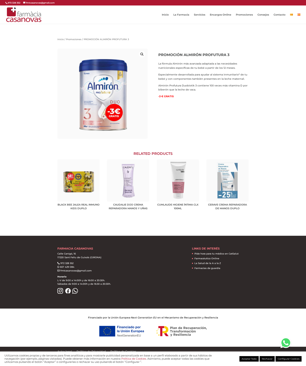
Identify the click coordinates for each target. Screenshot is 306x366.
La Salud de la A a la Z (207, 263)
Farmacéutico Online (206, 258)
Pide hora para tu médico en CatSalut (216, 253)
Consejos (263, 14)
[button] (286, 343)
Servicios (199, 14)
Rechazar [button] (267, 358)
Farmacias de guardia (207, 268)
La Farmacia (181, 14)
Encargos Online (220, 14)
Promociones (244, 14)
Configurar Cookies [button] (288, 358)
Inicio (165, 14)
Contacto (279, 14)
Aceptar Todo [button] (249, 358)
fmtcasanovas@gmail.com (76, 270)
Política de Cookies (133, 358)
